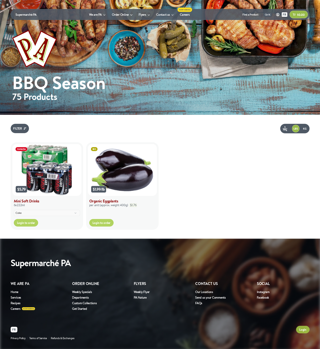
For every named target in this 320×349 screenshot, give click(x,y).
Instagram (263, 292)
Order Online (120, 15)
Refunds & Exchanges (62, 338)
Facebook (263, 297)
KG (305, 129)
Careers (185, 15)
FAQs (198, 303)
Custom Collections (84, 303)
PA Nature (140, 297)
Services (16, 297)
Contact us (163, 15)
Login (302, 330)
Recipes (15, 303)
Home (14, 292)
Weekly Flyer (142, 292)
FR (284, 15)
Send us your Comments (210, 297)
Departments (80, 297)
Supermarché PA (26, 15)
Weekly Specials (82, 292)
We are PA (95, 15)
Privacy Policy (18, 338)
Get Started (79, 309)
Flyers (142, 15)
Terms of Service (38, 338)
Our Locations (204, 292)
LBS (295, 129)
